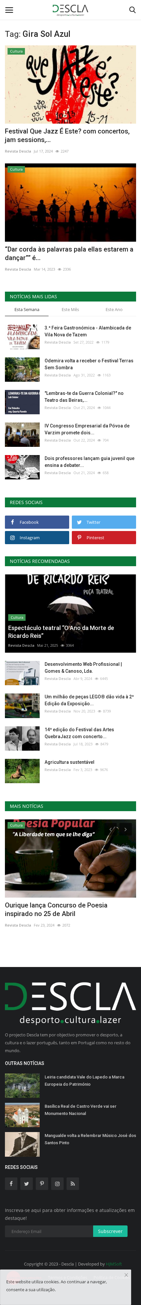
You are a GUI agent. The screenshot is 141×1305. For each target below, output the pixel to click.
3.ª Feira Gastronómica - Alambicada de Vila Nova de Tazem (88, 331)
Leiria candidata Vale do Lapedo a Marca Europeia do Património (84, 1081)
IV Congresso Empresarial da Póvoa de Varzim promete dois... (87, 429)
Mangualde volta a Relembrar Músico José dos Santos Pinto (90, 1139)
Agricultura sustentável (69, 762)
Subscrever (110, 1231)
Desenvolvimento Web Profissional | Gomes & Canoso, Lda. (83, 668)
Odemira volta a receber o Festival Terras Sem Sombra (89, 364)
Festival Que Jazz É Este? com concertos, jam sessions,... (67, 135)
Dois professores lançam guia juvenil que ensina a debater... (89, 462)
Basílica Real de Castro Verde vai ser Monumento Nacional (80, 1110)
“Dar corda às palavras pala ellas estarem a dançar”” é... (69, 253)
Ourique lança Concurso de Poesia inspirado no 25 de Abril (56, 909)
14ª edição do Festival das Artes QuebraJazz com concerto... (79, 733)
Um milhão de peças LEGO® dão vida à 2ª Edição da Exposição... (89, 700)
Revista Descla (18, 151)
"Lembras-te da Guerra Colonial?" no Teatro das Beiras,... (84, 397)
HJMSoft (114, 1264)
